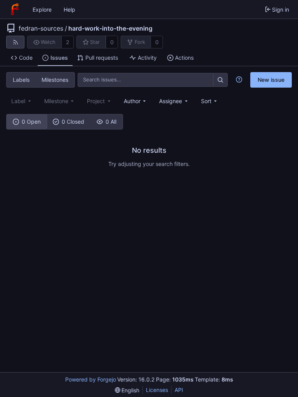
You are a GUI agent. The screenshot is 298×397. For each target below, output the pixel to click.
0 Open (31, 121)
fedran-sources (41, 28)
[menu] (210, 101)
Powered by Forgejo (90, 379)
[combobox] (135, 101)
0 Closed (73, 121)
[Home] (15, 9)
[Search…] (220, 79)
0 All (111, 121)
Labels (21, 79)
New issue (271, 79)
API (179, 390)
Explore (42, 9)
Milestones (55, 79)
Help (69, 9)
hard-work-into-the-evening (110, 28)
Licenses (157, 390)
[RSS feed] (15, 42)
